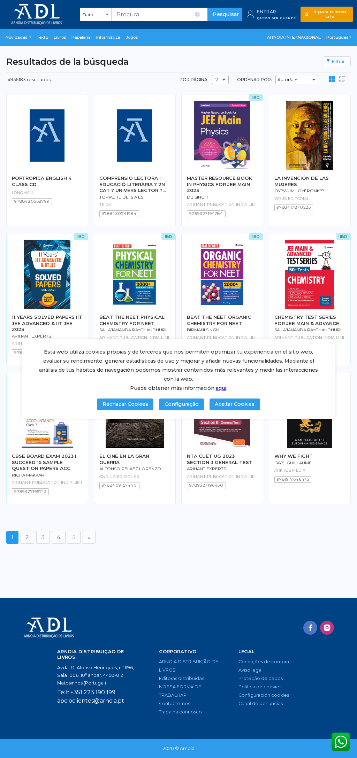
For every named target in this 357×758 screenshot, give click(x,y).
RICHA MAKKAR (28, 475)
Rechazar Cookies (125, 404)
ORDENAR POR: (254, 79)
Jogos (132, 37)
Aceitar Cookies (235, 404)
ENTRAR (266, 11)
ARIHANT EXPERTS (31, 336)
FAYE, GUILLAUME (293, 463)
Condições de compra (263, 661)
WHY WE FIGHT (293, 456)
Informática (108, 37)
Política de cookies (259, 686)
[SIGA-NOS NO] (310, 628)
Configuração (182, 404)
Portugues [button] (337, 37)
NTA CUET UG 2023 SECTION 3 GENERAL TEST (219, 459)
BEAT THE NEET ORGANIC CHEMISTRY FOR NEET (219, 320)
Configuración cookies (263, 695)
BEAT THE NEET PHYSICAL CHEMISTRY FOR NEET (132, 320)
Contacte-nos (174, 703)
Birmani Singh (203, 329)
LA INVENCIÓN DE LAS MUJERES (301, 181)
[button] (18, 37)
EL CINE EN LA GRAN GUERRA (124, 459)
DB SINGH (197, 197)
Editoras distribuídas (181, 678)
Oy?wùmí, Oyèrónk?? (299, 190)
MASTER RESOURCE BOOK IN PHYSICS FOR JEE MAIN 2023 (219, 184)
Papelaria (81, 37)
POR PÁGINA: (194, 79)
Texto (42, 37)
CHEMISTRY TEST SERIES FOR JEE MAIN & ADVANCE (306, 320)
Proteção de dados (260, 678)
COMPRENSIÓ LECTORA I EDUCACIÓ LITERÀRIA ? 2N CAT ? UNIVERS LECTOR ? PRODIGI (132, 184)
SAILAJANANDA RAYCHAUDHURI (132, 329)
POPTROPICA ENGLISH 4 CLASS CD (42, 181)
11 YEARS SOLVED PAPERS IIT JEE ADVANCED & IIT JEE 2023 (47, 323)
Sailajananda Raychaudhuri (307, 329)
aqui (221, 388)
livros (60, 37)
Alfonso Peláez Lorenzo (130, 468)
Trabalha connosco (180, 711)
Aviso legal (250, 670)
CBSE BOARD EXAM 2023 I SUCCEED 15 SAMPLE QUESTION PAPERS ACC (44, 462)
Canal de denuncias (260, 703)
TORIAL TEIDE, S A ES (121, 197)
